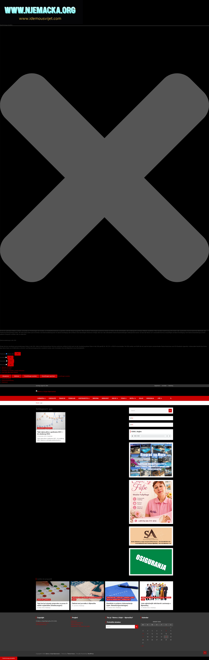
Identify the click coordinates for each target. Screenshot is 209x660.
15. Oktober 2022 (145, 607)
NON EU (114, 398)
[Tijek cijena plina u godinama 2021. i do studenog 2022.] (50, 421)
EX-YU (80, 597)
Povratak (99, 597)
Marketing (170, 385)
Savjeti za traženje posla (114, 599)
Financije (62, 398)
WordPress (91, 653)
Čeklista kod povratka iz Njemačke (84, 603)
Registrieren (157, 385)
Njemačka (41, 398)
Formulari (71, 398)
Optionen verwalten (7, 367)
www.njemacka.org (41, 624)
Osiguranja (150, 398)
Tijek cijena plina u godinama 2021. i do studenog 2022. (50, 433)
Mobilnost (105, 398)
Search (170, 410)
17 (143, 637)
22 (166, 637)
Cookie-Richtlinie (6, 378)
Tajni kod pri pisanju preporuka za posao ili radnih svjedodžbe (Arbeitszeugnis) (52, 604)
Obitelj (132, 398)
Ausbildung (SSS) (111, 597)
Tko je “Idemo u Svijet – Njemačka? (120, 618)
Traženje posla (126, 599)
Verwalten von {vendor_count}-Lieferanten (13, 370)
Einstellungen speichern (48, 376)
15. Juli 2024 (75, 605)
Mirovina (96, 398)
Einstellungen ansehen (30, 376)
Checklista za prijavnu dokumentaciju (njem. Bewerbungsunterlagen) (119, 604)
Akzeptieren (5, 376)
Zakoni (74, 599)
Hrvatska (86, 597)
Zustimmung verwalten (8, 658)
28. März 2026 (40, 607)
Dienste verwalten (6, 369)
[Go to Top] (205, 652)
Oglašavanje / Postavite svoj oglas (80, 626)
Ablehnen (16, 376)
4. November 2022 (41, 436)
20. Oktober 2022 (110, 607)
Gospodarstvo (83, 398)
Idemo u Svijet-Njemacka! (53, 653)
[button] (104, 178)
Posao (123, 398)
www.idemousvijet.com (42, 623)
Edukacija (47, 599)
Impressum (5, 382)
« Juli (142, 646)
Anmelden (164, 385)
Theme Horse (71, 653)
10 (143, 634)
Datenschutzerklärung (7, 380)
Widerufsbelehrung (76, 624)
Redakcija (49, 436)
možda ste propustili (44, 579)
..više (158, 398)
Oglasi (141, 398)
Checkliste (52, 398)
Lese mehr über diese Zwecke (10, 372)
